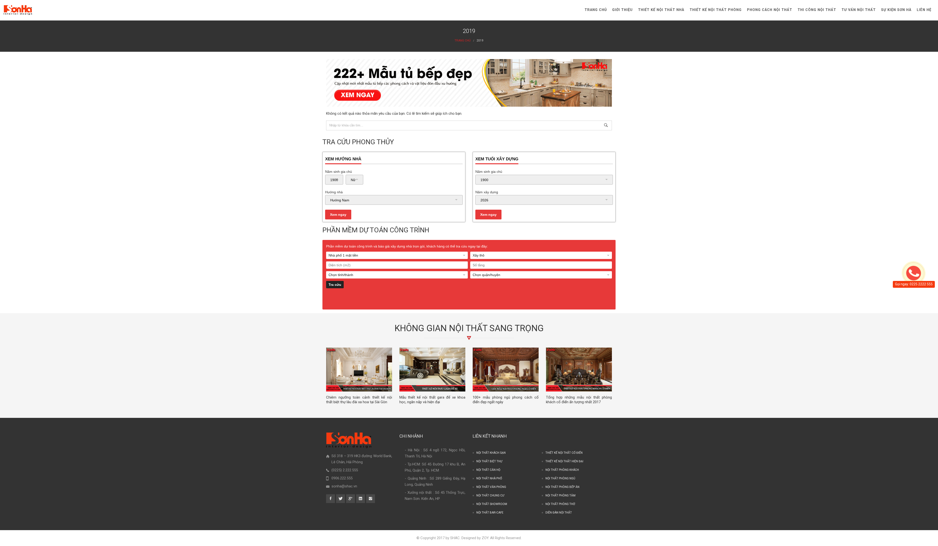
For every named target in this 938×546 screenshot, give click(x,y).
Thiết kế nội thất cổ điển (564, 452)
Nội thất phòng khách (562, 470)
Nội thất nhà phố (489, 478)
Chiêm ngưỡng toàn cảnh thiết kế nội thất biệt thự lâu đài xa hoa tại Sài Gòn (359, 399)
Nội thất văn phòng (491, 487)
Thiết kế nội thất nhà (661, 10)
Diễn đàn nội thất (558, 512)
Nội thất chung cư (490, 495)
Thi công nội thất (817, 10)
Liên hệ (924, 10)
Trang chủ (596, 10)
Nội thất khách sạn (491, 452)
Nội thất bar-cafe (489, 512)
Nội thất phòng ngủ (560, 478)
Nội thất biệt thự (489, 461)
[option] (359, 376)
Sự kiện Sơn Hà (896, 10)
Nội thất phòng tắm (560, 495)
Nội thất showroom (491, 504)
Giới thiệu (622, 10)
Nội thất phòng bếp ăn (562, 487)
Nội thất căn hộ (488, 470)
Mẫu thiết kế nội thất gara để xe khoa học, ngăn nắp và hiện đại (432, 399)
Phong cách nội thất (769, 10)
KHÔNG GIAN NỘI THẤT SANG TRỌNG (469, 328)
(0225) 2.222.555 (344, 470)
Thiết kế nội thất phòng (716, 10)
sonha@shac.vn (344, 486)
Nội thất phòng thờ (560, 504)
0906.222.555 (341, 478)
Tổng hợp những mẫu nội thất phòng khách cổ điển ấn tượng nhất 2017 (579, 399)
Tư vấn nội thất (859, 10)
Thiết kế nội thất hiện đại (564, 461)
